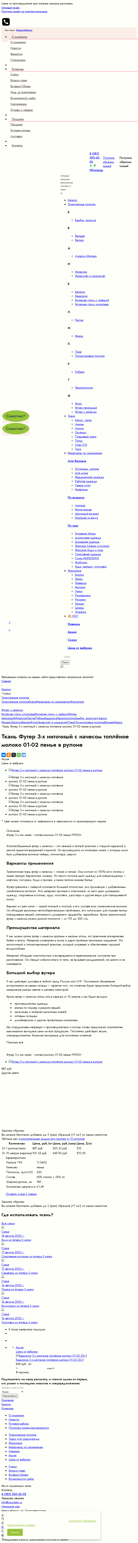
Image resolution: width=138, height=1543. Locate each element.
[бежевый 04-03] (69, 1081)
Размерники (83, 595)
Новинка (14, 1451)
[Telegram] (24, 755)
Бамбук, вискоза (85, 220)
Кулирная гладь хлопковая (92, 304)
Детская (80, 505)
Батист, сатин (83, 420)
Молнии (80, 587)
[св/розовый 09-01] (69, 1089)
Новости (15, 48)
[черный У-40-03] (69, 1126)
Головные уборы (85, 534)
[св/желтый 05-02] (69, 1085)
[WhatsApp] (19, 755)
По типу (73, 526)
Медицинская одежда (89, 477)
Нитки (78, 591)
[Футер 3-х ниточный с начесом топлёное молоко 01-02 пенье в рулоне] (55, 770)
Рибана (79, 372)
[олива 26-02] (69, 1098)
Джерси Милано (86, 256)
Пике (78, 352)
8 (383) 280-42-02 (94, 157)
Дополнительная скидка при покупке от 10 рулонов (52, 1139)
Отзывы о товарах (21, 110)
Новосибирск (24, 30)
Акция (12, 1455)
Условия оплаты (20, 130)
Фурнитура (77, 702)
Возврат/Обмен (20, 86)
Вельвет (80, 236)
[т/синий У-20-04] (69, 1114)
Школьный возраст (87, 514)
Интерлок (81, 272)
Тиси (78, 449)
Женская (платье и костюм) (92, 546)
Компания (7, 1400)
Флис (78, 404)
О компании (18, 42)
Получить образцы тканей (109, 162)
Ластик (79, 320)
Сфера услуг (83, 485)
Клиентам (7, 1408)
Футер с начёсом (85, 412)
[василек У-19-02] (69, 1110)
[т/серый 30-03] (69, 1122)
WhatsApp (96, 170)
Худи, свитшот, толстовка (90, 567)
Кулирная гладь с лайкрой (92, 300)
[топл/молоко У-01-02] (69, 1077)
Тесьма (79, 604)
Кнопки (79, 575)
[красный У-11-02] (69, 1093)
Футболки (81, 562)
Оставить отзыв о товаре (21, 1194)
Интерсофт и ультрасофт (90, 276)
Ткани (32, 702)
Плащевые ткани (85, 437)
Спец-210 (81, 445)
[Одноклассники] (8, 755)
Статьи (14, 74)
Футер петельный (86, 408)
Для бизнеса (77, 461)
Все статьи (8, 1223)
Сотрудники (18, 60)
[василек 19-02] (69, 1106)
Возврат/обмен (18, 1475)
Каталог (6, 1404)
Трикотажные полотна (15, 702)
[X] (14, 755)
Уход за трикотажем (23, 92)
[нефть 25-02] (69, 1102)
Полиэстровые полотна (90, 356)
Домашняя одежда (87, 542)
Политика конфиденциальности (29, 1428)
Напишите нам (10, 1506)
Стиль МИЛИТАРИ (87, 558)
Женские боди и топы (89, 550)
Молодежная (83, 510)
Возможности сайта (22, 98)
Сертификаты (18, 104)
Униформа (81, 489)
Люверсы (81, 583)
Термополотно (84, 388)
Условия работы (19, 1424)
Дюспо (79, 428)
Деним (79, 424)
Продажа (16, 124)
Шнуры (79, 608)
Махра (79, 336)
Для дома (81, 473)
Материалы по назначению (53, 702)
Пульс (79, 441)
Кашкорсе (81, 296)
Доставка (16, 136)
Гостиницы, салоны (87, 469)
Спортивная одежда (88, 554)
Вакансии (16, 54)
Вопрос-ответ (18, 80)
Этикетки (80, 612)
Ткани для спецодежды (24, 1439)
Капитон (80, 292)
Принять (15, 1532)
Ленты (78, 579)
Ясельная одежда (86, 518)
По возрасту (76, 498)
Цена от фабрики (20, 1459)
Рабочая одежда (86, 481)
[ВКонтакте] (3, 755)
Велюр (79, 240)
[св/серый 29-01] (69, 1118)
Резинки (80, 600)
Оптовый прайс (24, 9)
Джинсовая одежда (88, 538)
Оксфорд (81, 432)
